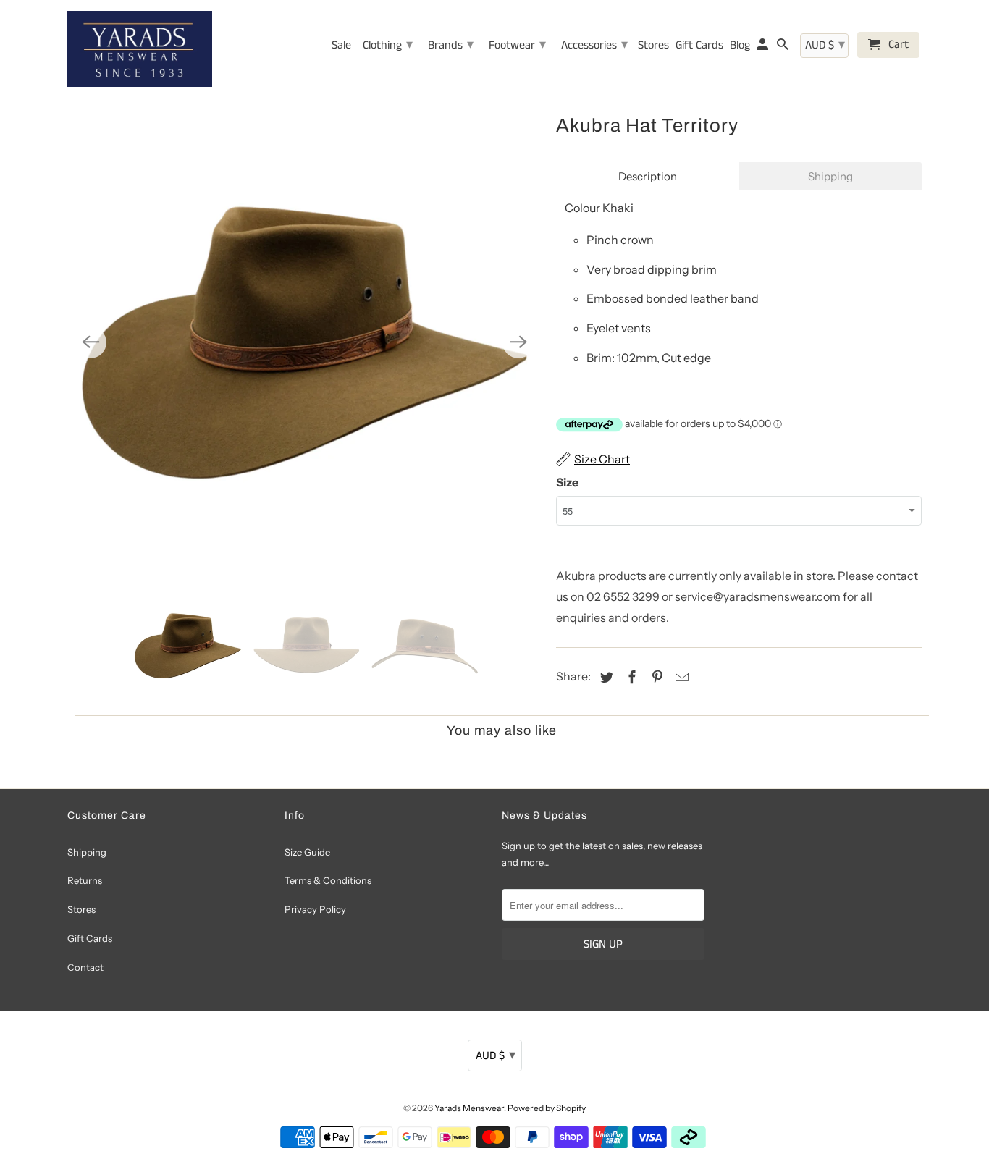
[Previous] (90, 342)
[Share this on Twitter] (604, 678)
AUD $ (495, 1055)
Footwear (517, 44)
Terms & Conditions (328, 880)
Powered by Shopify (547, 1108)
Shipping (830, 176)
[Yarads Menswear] (139, 49)
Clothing (388, 44)
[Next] (518, 342)
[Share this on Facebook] (629, 678)
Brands (451, 44)
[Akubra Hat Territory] (304, 342)
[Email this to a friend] (679, 678)
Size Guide (307, 852)
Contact (85, 967)
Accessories (594, 44)
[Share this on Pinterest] (655, 678)
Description (647, 176)
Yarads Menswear (469, 1108)
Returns (84, 880)
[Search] (784, 48)
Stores (81, 909)
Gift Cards (89, 938)
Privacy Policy (315, 909)
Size (567, 482)
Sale (341, 46)
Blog (740, 46)
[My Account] (763, 48)
